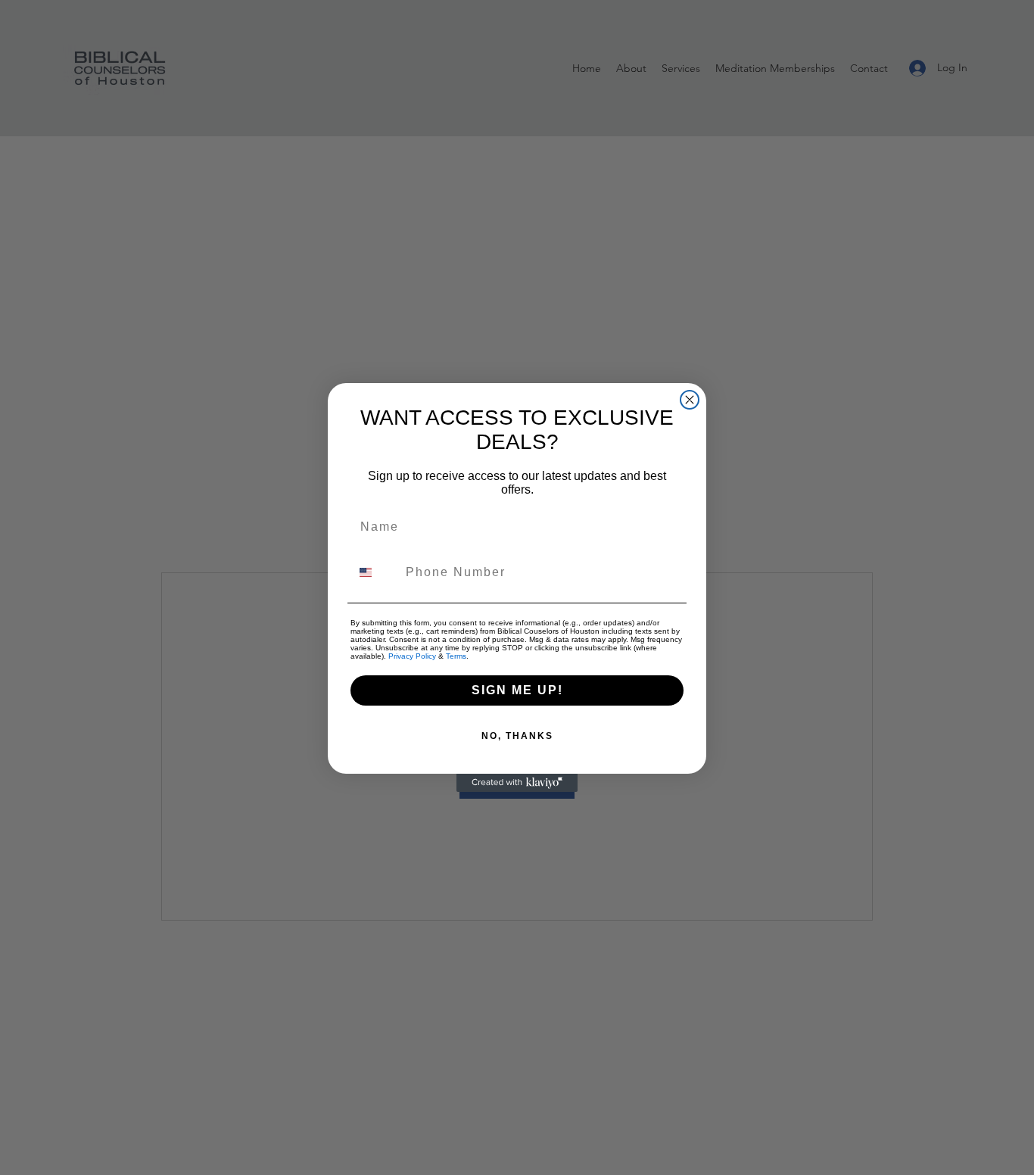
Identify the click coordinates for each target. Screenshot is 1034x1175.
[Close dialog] (690, 400)
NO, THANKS (517, 736)
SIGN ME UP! (517, 690)
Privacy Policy (412, 656)
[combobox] (374, 572)
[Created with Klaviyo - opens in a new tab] (517, 783)
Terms (456, 656)
